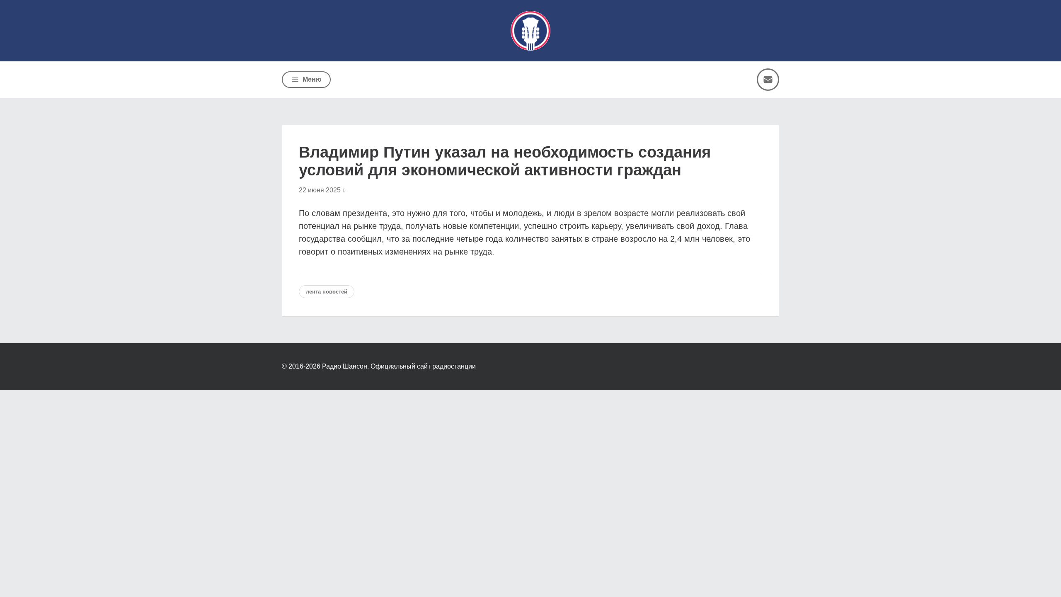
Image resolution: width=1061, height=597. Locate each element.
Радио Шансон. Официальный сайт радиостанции (399, 366)
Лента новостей (326, 292)
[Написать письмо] (768, 79)
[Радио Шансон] (530, 31)
